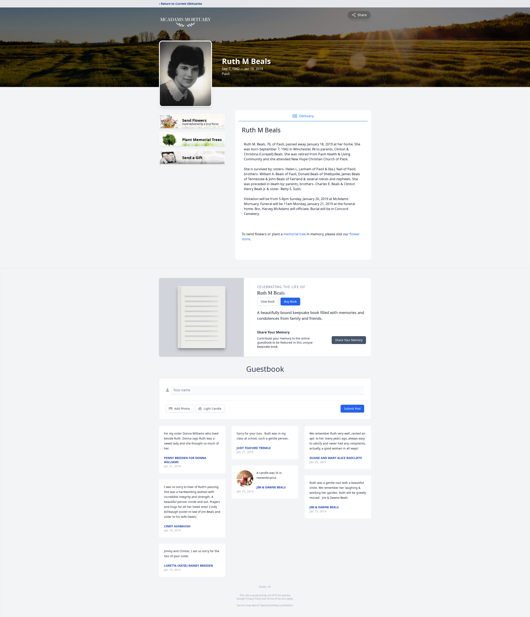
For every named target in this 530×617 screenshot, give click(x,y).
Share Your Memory (349, 340)
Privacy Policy (253, 598)
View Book (268, 301)
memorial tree (294, 234)
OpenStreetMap (269, 605)
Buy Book (290, 301)
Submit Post (352, 409)
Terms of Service (276, 598)
